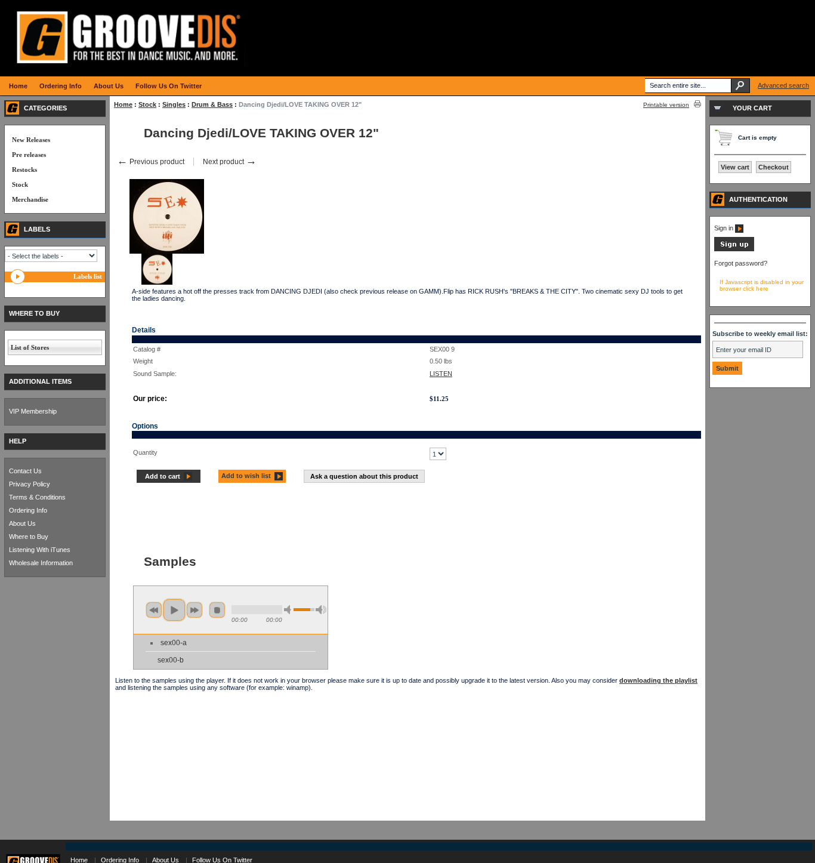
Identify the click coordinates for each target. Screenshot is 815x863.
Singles (174, 104)
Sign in (724, 228)
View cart (735, 167)
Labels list (87, 276)
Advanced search (783, 85)
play (174, 610)
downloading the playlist (658, 680)
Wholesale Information (41, 562)
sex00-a (173, 643)
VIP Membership (33, 411)
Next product (230, 162)
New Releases (31, 139)
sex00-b (171, 660)
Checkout (773, 167)
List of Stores (30, 347)
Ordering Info (28, 510)
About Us (22, 523)
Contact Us (25, 470)
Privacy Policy (29, 484)
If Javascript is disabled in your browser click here (762, 285)
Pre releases (29, 154)
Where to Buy (28, 536)
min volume (289, 609)
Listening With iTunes (39, 549)
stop (217, 610)
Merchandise (30, 199)
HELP (17, 441)
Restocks (24, 169)
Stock (147, 104)
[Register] (734, 248)
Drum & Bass (212, 104)
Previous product (150, 162)
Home (123, 104)
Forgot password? (740, 263)
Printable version (666, 104)
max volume (321, 609)
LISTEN (441, 373)
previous (154, 610)
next (194, 610)
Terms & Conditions (37, 497)
